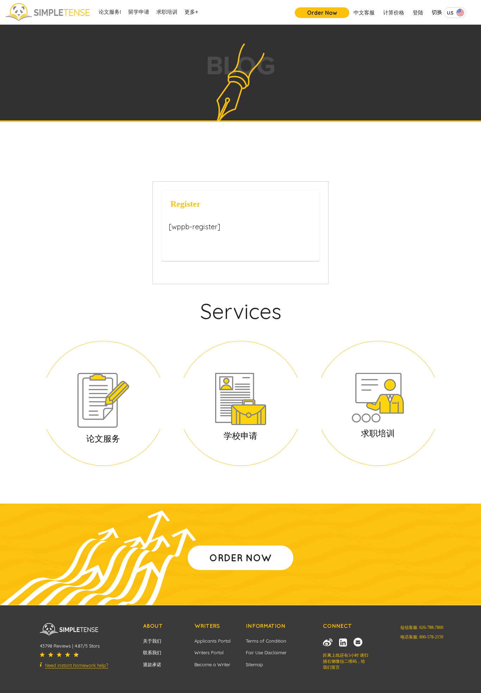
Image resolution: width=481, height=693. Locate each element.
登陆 (418, 13)
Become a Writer (212, 664)
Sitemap (254, 664)
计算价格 (393, 13)
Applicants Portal (212, 641)
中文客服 (364, 13)
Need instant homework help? (76, 665)
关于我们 (152, 641)
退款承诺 (152, 664)
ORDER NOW (240, 557)
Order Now (322, 12)
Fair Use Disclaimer (266, 652)
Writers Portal (209, 652)
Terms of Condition (266, 641)
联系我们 (152, 652)
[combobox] (455, 12)
